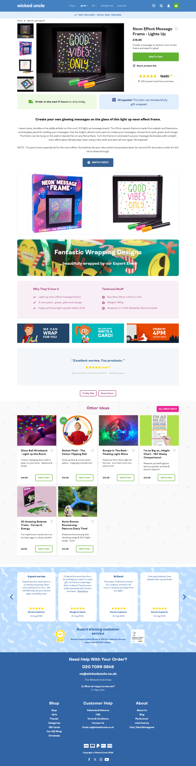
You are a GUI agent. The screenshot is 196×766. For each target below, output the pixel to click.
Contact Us (98, 723)
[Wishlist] (153, 5)
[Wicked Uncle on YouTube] (106, 759)
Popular (122, 5)
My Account (141, 718)
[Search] (161, 5)
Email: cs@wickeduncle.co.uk (98, 727)
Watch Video (100, 162)
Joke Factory (142, 723)
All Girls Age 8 (168, 409)
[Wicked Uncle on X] (95, 759)
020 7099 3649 (98, 667)
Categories (107, 5)
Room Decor (107, 393)
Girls (84, 5)
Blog (141, 714)
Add (43, 478)
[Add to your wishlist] (176, 29)
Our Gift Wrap (54, 731)
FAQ (98, 714)
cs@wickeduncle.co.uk (98, 674)
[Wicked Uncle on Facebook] (89, 759)
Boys (72, 5)
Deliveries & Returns (98, 710)
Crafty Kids (88, 393)
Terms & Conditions (98, 718)
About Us (142, 710)
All (93, 5)
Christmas (54, 735)
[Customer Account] (168, 5)
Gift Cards (54, 727)
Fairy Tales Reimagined (142, 727)
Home (20, 21)
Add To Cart (156, 57)
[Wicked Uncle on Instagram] (101, 759)
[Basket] (176, 5)
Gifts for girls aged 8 (36, 21)
